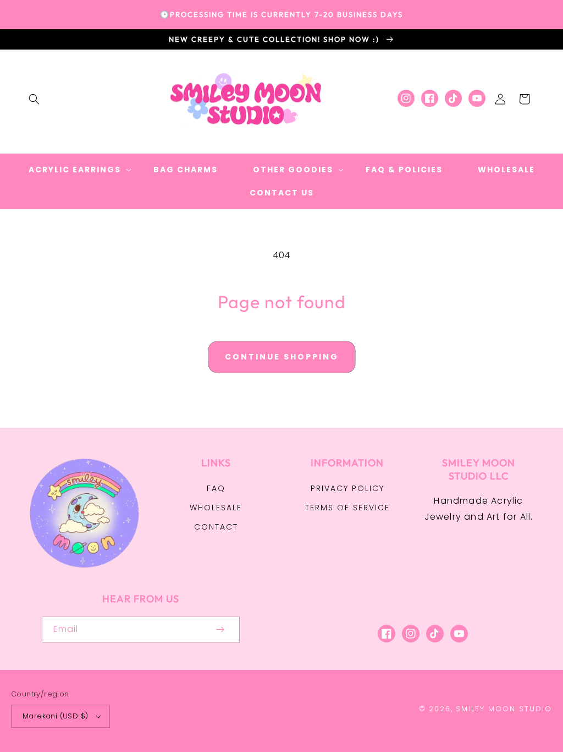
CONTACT (216, 526)
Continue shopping (282, 356)
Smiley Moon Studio (504, 709)
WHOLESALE (216, 507)
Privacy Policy (347, 488)
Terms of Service (347, 507)
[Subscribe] (220, 629)
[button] (34, 99)
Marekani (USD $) (55, 716)
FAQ (216, 488)
